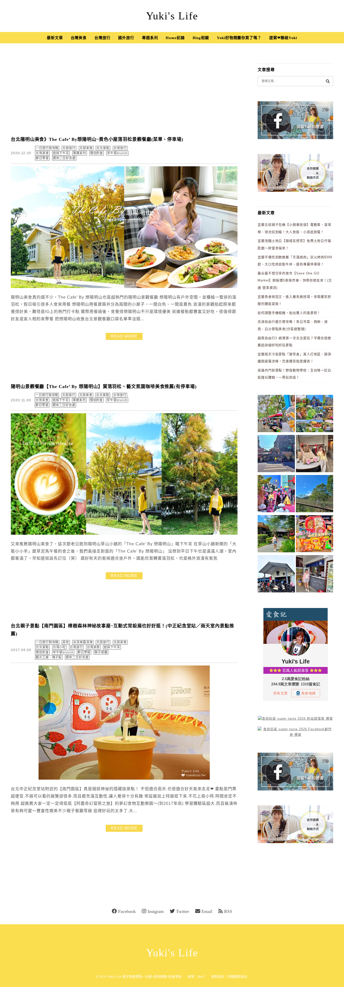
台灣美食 (79, 38)
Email (206, 911)
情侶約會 (96, 153)
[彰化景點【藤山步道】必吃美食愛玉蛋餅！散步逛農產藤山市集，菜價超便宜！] (276, 414)
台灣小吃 (59, 647)
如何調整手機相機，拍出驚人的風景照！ (289, 313)
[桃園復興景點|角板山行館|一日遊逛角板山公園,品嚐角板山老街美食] (314, 494)
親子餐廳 (101, 652)
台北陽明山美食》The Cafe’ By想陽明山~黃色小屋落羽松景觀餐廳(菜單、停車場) (97, 139)
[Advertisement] (124, 93)
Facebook (127, 911)
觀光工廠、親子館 (49, 657)
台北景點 (103, 148)
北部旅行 (69, 148)
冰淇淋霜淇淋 (82, 642)
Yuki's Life (172, 16)
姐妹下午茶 (61, 153)
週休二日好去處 (64, 158)
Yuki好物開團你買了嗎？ (239, 38)
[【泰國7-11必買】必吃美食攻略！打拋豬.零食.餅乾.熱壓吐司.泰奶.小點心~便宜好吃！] (314, 534)
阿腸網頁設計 (237, 976)
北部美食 (86, 148)
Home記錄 (175, 38)
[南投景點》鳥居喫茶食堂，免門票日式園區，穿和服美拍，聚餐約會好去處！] (276, 534)
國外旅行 (126, 38)
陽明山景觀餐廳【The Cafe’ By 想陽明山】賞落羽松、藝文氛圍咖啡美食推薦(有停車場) (104, 386)
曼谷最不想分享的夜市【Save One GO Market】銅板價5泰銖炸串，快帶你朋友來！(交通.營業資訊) (295, 280)
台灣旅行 (102, 38)
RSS (228, 911)
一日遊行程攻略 (47, 148)
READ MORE (124, 336)
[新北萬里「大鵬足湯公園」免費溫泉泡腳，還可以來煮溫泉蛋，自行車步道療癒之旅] (314, 574)
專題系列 (150, 38)
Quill (200, 976)
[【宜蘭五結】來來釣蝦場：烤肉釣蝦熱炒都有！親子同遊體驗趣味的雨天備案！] (276, 574)
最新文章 (55, 38)
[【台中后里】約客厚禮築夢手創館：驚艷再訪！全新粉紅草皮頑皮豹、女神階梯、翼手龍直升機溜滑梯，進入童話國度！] (276, 494)
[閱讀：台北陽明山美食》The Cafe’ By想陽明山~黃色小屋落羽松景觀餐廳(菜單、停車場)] (124, 287)
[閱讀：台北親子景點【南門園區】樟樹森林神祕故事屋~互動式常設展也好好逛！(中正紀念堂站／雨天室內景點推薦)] (124, 778)
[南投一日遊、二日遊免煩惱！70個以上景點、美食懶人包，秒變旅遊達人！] (314, 414)
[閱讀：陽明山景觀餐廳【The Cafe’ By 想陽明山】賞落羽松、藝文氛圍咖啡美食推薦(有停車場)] (124, 533)
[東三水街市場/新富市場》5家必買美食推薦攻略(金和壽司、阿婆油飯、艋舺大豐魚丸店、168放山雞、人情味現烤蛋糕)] (276, 454)
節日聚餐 (42, 158)
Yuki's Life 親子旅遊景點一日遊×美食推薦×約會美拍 (144, 976)
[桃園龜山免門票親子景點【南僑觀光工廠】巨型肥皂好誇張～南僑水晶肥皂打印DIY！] (314, 454)
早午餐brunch (117, 153)
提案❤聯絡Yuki (283, 38)
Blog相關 (201, 38)
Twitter (182, 911)
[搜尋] (328, 81)
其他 (65, 642)
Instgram (156, 911)
